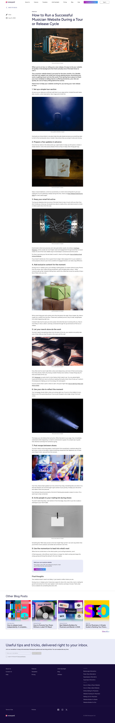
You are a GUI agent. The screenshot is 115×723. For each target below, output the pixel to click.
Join (36, 653)
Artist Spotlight (55, 2)
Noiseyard (37, 377)
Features (36, 2)
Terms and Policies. (21, 656)
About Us (27, 2)
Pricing (65, 2)
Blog (72, 2)
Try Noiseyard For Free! (91, 2)
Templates (44, 2)
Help (79, 2)
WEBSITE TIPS (34, 11)
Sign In (104, 2)
